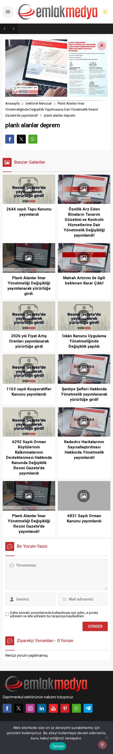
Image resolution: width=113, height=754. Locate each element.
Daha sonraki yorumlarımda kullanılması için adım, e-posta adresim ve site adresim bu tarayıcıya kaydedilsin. (54, 614)
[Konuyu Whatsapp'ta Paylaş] (32, 139)
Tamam (58, 746)
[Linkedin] (41, 708)
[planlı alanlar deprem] (56, 94)
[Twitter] (18, 708)
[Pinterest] (64, 708)
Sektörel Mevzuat (38, 103)
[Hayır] (106, 737)
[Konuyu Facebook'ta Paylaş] (9, 139)
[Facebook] (7, 708)
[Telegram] (88, 708)
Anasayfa (12, 103)
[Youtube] (53, 708)
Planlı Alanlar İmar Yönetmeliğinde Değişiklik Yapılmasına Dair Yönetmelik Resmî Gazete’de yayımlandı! (51, 109)
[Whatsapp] (76, 708)
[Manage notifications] (102, 744)
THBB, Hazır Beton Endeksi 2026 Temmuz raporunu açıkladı (67, 29)
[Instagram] (30, 708)
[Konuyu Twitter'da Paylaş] (21, 139)
